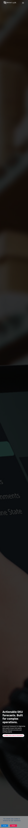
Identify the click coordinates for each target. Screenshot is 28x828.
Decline (13, 825)
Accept (4, 825)
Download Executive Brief (13, 735)
